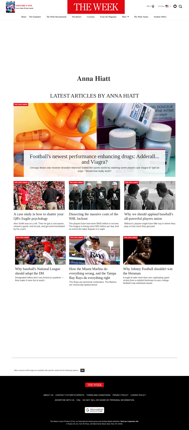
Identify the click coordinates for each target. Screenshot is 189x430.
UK (82, 370)
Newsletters (76, 17)
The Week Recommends (56, 17)
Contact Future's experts (69, 395)
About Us (48, 395)
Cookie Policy (138, 395)
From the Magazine (108, 17)
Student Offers (160, 17)
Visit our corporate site (129, 421)
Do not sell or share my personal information (108, 400)
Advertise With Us (64, 400)
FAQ (78, 400)
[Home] (23, 17)
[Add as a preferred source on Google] (94, 410)
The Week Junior (141, 17)
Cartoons (90, 17)
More (124, 17)
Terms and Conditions (98, 395)
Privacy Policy (120, 395)
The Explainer (35, 17)
